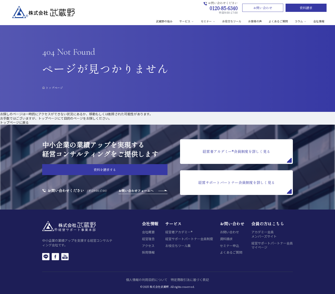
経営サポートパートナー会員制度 (189, 239)
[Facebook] (55, 256)
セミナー (206, 21)
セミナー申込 (229, 246)
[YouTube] (65, 256)
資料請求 (306, 7)
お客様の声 (255, 21)
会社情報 (318, 21)
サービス (184, 21)
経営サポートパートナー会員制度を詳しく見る (236, 182)
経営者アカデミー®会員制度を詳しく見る (236, 151)
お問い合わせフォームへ (136, 190)
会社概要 (148, 232)
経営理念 (148, 239)
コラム (299, 21)
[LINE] (45, 256)
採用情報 (148, 252)
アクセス (148, 246)
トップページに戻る (14, 122)
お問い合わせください (66, 190)
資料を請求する (105, 169)
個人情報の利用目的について (147, 279)
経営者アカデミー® (179, 232)
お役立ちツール (231, 21)
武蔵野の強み (164, 21)
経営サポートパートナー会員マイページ (272, 245)
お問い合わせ (262, 7)
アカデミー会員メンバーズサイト (264, 234)
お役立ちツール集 (178, 246)
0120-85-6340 (224, 7)
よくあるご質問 (278, 21)
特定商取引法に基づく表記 (190, 279)
